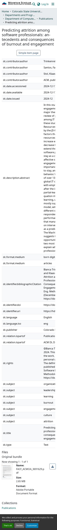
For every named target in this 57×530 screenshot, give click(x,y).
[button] (17, 4)
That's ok (8, 525)
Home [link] (5, 11)
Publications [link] (46, 18)
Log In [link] (45, 4)
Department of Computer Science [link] (20, 18)
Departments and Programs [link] (20, 15)
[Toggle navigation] (53, 4)
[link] (52, 466)
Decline (19, 525)
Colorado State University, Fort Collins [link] (27, 11)
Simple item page (28, 53)
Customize (32, 525)
